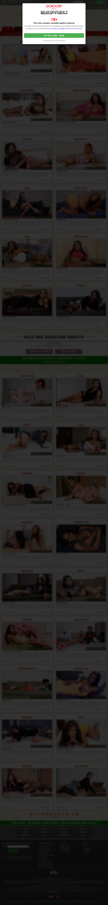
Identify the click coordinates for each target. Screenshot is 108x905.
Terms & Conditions (52, 28)
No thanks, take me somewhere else (54, 41)
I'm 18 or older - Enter (54, 35)
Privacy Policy (78, 28)
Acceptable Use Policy (64, 28)
